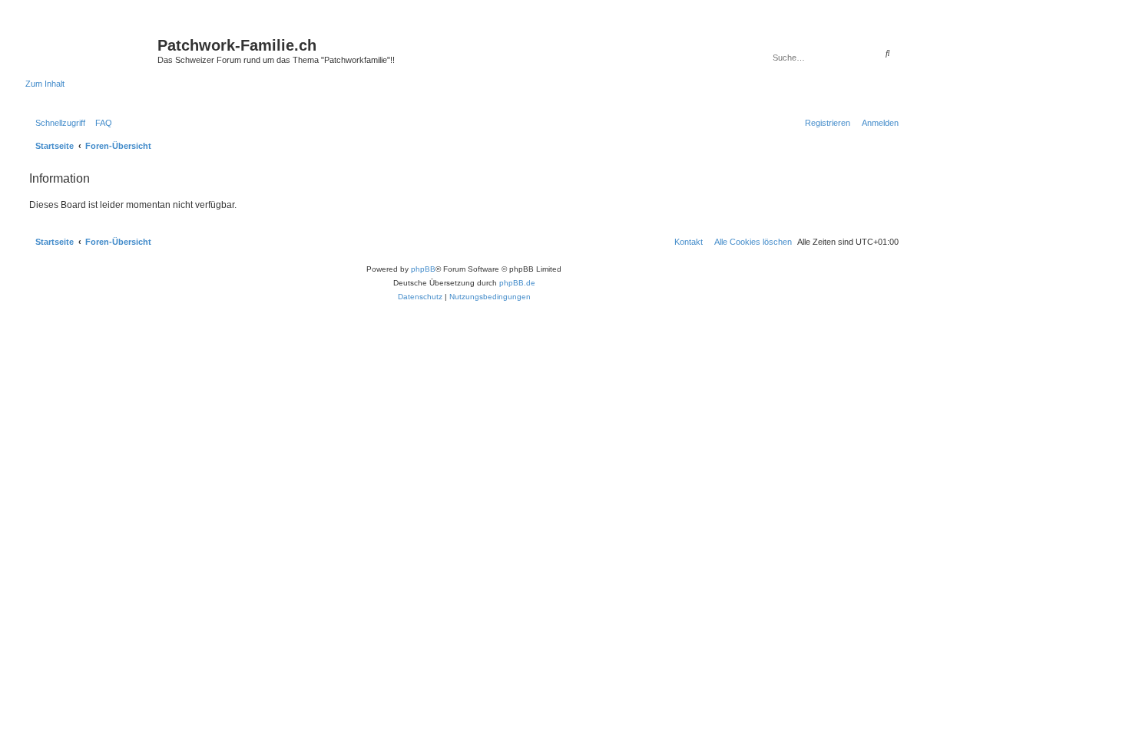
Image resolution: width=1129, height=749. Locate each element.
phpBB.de (517, 283)
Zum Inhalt (45, 83)
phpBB (423, 269)
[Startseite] (91, 49)
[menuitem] (100, 122)
